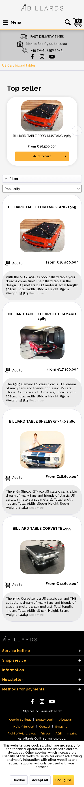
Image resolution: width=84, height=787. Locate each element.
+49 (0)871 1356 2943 (46, 50)
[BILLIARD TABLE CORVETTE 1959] (42, 557)
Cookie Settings (20, 719)
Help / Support (23, 726)
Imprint (72, 733)
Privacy (46, 733)
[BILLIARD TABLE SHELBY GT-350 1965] (42, 450)
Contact (44, 726)
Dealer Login (45, 719)
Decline (19, 780)
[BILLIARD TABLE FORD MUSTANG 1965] (42, 115)
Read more (36, 293)
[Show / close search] (66, 22)
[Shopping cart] (77, 22)
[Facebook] (32, 56)
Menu (16, 22)
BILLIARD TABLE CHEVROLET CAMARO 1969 (42, 316)
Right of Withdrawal (22, 733)
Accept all (40, 780)
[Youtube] (51, 56)
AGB (59, 733)
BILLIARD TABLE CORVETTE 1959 (42, 528)
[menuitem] (12, 22)
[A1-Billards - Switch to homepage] (42, 8)
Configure (63, 780)
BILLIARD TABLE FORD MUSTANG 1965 (42, 136)
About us (65, 719)
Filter (13, 179)
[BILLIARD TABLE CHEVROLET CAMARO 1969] (42, 342)
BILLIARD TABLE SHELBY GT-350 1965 (42, 421)
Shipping (61, 726)
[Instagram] (42, 56)
